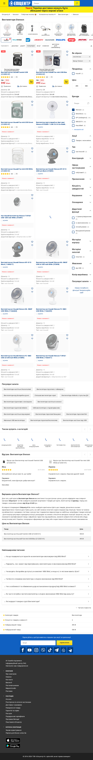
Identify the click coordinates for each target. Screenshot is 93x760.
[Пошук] (77, 3)
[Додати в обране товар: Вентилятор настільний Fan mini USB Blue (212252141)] (67, 51)
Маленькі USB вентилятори (14, 420)
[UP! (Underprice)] (28, 39)
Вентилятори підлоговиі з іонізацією (18, 402)
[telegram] (57, 650)
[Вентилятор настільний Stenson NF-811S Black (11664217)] (17, 249)
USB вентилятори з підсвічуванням (46, 408)
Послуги (9, 713)
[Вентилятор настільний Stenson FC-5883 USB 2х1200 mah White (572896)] (17, 343)
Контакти (9, 680)
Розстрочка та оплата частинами (18, 702)
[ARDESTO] (39, 39)
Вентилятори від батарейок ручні (16, 395)
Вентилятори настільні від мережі (17, 414)
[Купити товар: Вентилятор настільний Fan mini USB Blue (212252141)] (66, 81)
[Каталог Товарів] (4, 3)
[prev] (84, 429)
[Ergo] (71, 39)
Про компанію (11, 674)
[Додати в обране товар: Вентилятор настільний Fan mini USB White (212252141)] (32, 148)
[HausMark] (50, 39)
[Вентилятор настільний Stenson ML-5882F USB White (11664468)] (17, 296)
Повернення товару (13, 708)
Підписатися (64, 643)
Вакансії (9, 682)
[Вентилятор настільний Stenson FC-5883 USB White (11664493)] (52, 296)
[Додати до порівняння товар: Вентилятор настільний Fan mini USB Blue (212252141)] (67, 55)
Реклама (9, 691)
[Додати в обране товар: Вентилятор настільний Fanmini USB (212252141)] (32, 51)
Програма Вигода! (12, 719)
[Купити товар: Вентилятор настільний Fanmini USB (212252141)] (31, 81)
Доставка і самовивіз (14, 705)
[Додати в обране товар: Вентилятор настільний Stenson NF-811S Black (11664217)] (32, 241)
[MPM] (82, 39)
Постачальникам (12, 685)
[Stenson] (6, 39)
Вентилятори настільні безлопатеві (17, 389)
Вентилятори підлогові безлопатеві (44, 420)
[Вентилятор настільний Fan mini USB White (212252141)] (17, 156)
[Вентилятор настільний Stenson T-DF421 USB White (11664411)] (52, 343)
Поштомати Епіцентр (14, 722)
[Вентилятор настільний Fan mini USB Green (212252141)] (17, 109)
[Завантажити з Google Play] (13, 746)
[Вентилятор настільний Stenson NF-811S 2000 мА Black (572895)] (52, 156)
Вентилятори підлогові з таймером (50, 389)
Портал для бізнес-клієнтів (16, 733)
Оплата (8, 699)
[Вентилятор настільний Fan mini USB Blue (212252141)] (52, 59)
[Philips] (60, 39)
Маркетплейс (11, 688)
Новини (9, 677)
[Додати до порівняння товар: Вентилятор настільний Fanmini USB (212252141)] (32, 55)
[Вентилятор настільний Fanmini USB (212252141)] (17, 59)
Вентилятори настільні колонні (50, 402)
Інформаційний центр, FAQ (16, 663)
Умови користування (14, 730)
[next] (90, 429)
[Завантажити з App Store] (13, 740)
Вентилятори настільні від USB (75, 420)
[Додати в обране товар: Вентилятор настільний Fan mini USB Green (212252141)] (32, 101)
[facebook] (23, 650)
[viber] (43, 650)
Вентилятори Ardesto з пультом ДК (75, 395)
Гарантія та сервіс (12, 711)
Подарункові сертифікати (15, 716)
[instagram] (36, 650)
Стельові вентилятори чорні (45, 395)
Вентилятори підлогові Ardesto (15, 408)
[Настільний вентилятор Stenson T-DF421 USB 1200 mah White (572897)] (17, 203)
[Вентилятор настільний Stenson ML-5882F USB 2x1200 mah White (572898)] (52, 249)
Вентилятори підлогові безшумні (48, 414)
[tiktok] (50, 650)
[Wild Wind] (17, 39)
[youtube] (29, 650)
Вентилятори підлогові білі (76, 414)
